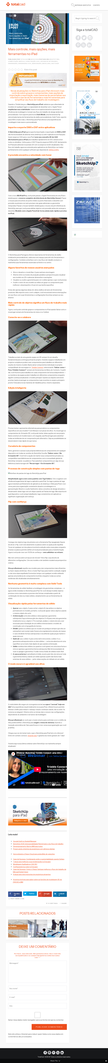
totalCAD (24, 59)
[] (90, 37)
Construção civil (33, 61)
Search (73, 5)
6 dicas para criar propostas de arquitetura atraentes (32, 874)
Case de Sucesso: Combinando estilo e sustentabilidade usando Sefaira (38, 859)
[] (84, 37)
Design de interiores (48, 61)
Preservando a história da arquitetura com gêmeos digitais (34, 849)
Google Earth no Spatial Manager (24, 841)
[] (78, 44)
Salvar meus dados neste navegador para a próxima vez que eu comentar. (36, 1020)
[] (78, 37)
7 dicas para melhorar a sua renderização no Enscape (32, 862)
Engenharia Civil (24, 63)
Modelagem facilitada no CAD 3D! (25, 864)
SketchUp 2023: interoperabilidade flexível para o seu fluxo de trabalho (38, 844)
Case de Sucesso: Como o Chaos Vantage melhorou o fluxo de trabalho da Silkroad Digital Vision (39, 870)
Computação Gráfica (16, 61)
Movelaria (46, 63)
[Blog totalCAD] (15, 4)
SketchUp (55, 63)
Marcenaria (37, 63)
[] (83, 44)
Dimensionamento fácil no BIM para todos (28, 846)
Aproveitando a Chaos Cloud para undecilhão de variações (34, 854)
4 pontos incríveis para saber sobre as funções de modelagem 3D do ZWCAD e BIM (37, 881)
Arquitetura (54, 59)
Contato (96, 5)
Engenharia (12, 63)
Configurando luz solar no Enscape (25, 867)
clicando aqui (32, 736)
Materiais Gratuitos (83, 5)
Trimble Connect (37, 367)
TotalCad (41, 1057)
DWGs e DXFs (54, 150)
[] (89, 44)
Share (64, 903)
